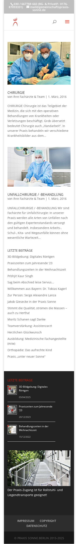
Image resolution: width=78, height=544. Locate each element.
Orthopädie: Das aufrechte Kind (29, 350)
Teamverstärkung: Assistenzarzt (29, 326)
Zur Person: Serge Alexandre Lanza (31, 295)
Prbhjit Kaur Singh (20, 276)
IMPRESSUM (25, 521)
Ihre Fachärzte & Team (29, 97)
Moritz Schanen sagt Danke (26, 319)
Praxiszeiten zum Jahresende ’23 (29, 263)
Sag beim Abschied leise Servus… (30, 282)
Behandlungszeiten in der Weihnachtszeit (36, 269)
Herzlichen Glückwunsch (24, 332)
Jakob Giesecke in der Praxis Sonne (31, 302)
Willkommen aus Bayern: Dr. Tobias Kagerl (37, 289)
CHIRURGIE (16, 92)
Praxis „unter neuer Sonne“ (26, 356)
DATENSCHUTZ (36, 526)
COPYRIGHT (48, 521)
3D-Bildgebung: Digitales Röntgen (30, 257)
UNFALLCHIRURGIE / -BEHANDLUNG (35, 194)
